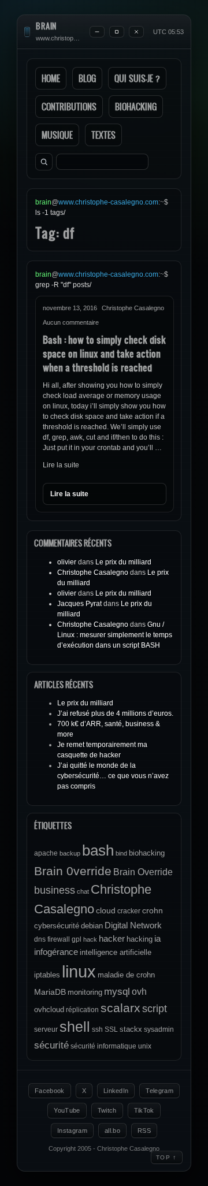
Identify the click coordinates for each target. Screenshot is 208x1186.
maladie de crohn (126, 975)
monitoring (85, 992)
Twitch (107, 1110)
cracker (128, 911)
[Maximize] (116, 32)
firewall (58, 939)
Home (51, 78)
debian (92, 925)
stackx (131, 1029)
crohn (152, 910)
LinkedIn (116, 1090)
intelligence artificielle (115, 952)
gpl (76, 939)
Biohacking (136, 107)
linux (79, 971)
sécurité (51, 1045)
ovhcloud (49, 1009)
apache (46, 853)
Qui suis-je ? (137, 78)
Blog (87, 78)
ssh (97, 1029)
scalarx (120, 1007)
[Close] (136, 32)
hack (90, 939)
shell (75, 1027)
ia (157, 938)
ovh (139, 991)
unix (144, 1046)
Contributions (69, 107)
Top (166, 1157)
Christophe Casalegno (92, 572)
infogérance (56, 952)
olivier (66, 562)
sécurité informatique (103, 1046)
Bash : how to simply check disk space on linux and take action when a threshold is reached (104, 353)
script (154, 1008)
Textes (103, 135)
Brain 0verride (73, 871)
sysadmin (159, 1029)
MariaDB (50, 992)
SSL (111, 1029)
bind (121, 853)
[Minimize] (97, 32)
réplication (82, 1010)
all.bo (112, 1130)
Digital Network (133, 925)
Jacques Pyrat (79, 604)
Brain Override (143, 872)
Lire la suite (61, 465)
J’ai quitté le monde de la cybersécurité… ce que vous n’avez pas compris (113, 775)
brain (46, 26)
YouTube (67, 1110)
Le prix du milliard (123, 562)
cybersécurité (56, 925)
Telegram (159, 1090)
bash (98, 850)
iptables (47, 975)
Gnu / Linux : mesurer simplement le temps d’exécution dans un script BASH (114, 634)
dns (40, 939)
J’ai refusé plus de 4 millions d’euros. (115, 713)
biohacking (147, 853)
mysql (117, 991)
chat (83, 891)
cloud (106, 910)
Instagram (72, 1130)
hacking (140, 939)
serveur (46, 1029)
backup (70, 853)
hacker (112, 938)
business (54, 890)
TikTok (144, 1110)
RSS (144, 1130)
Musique (57, 135)
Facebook (50, 1090)
